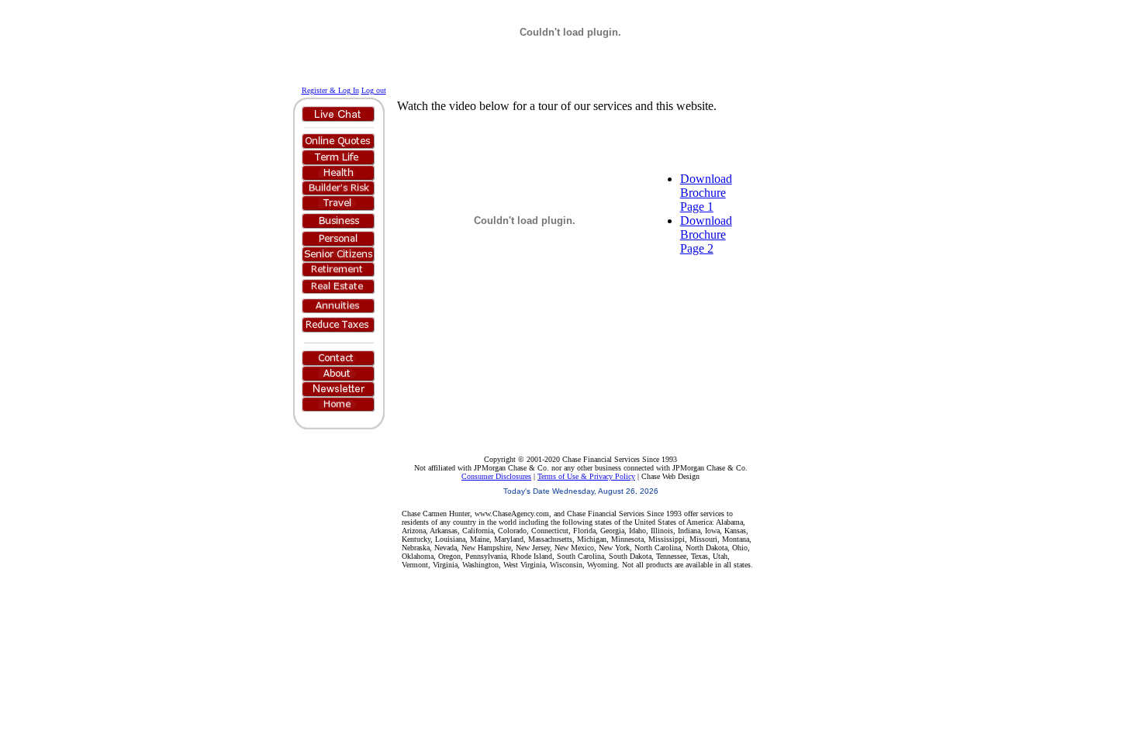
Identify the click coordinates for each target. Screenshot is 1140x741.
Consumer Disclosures (496, 476)
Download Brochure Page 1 (706, 192)
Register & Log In (330, 90)
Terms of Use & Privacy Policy (586, 476)
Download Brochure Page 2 (706, 234)
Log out (373, 90)
